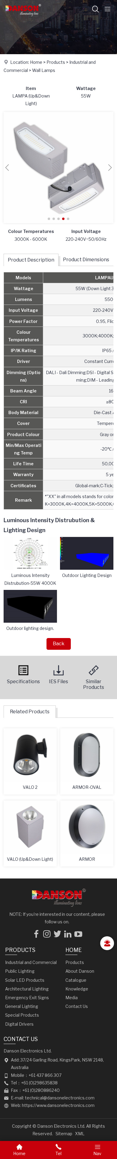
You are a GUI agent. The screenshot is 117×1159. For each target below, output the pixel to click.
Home (36, 62)
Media (71, 997)
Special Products (22, 1015)
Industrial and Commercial (31, 962)
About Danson (79, 971)
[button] (49, 219)
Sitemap (64, 1133)
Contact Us (76, 1006)
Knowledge (76, 988)
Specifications (23, 681)
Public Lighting (19, 971)
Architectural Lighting (27, 988)
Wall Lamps (43, 70)
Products (55, 62)
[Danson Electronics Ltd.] (23, 16)
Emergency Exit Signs (27, 997)
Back (58, 643)
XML (80, 1133)
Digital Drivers (19, 1024)
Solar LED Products (24, 980)
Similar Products (93, 684)
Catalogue (75, 980)
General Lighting (21, 1006)
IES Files (58, 681)
